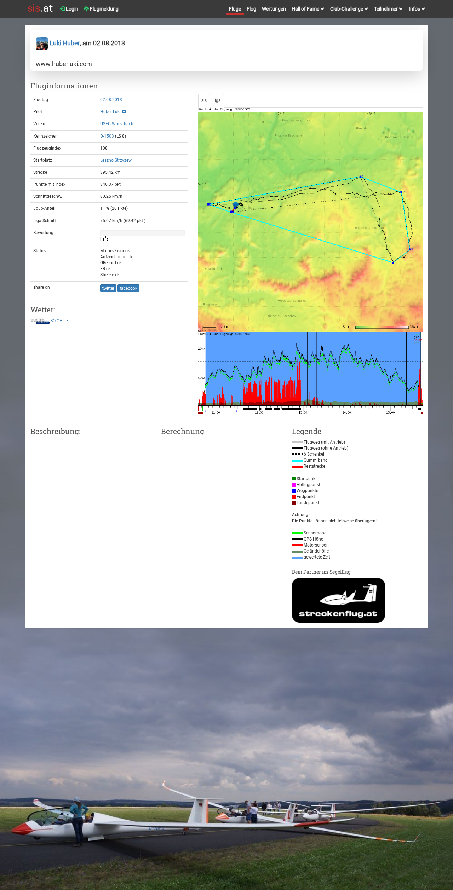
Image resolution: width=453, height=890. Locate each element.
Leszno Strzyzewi (116, 160)
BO (53, 320)
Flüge (235, 9)
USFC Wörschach (116, 123)
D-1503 (107, 136)
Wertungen (274, 9)
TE (66, 320)
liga (217, 100)
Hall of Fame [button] (306, 9)
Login (71, 9)
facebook (128, 288)
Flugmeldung (104, 9)
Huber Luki (110, 111)
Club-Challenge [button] (347, 9)
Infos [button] (415, 9)
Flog (251, 9)
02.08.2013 (111, 99)
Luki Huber (64, 43)
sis (204, 100)
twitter (108, 288)
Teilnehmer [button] (386, 9)
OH (60, 320)
